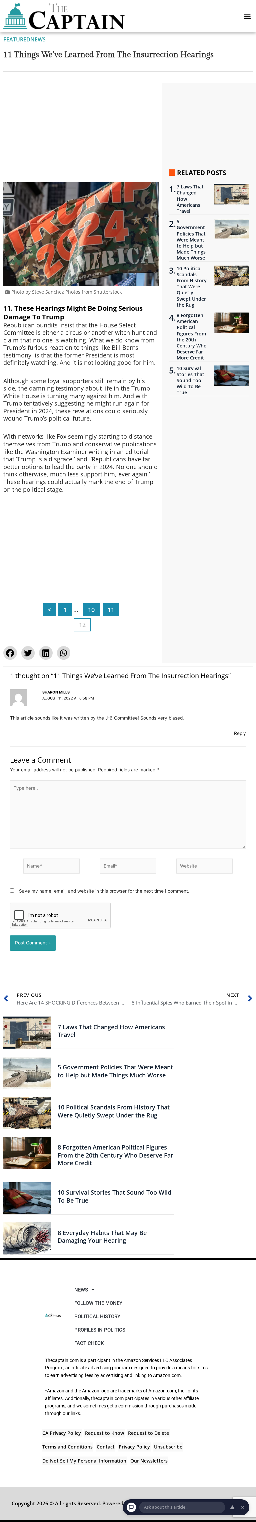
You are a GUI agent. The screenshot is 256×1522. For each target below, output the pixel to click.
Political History (97, 1317)
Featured (16, 39)
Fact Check (89, 1343)
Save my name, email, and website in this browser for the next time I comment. (104, 891)
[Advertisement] (81, 132)
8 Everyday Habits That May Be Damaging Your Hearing (102, 1236)
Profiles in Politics (99, 1330)
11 (111, 610)
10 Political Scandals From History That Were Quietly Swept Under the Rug (192, 287)
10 (91, 610)
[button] (247, 16)
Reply (240, 733)
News (38, 39)
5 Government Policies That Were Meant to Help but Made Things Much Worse (191, 239)
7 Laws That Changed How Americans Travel (190, 199)
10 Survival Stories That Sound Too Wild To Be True (190, 380)
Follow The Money (98, 1303)
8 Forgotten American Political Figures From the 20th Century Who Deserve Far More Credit (192, 336)
